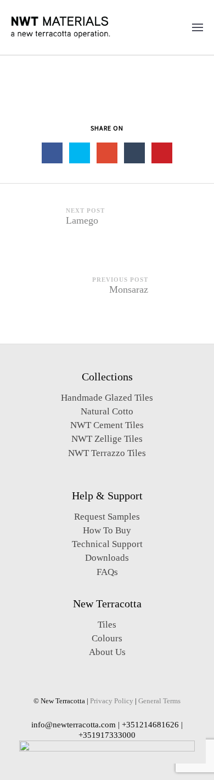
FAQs (107, 572)
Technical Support (107, 544)
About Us (107, 652)
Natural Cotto (107, 411)
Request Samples (107, 516)
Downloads (107, 558)
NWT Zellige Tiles (107, 439)
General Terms (159, 701)
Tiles (107, 624)
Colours (107, 638)
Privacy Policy (111, 701)
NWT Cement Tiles (107, 425)
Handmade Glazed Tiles (107, 397)
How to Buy (107, 530)
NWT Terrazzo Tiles (107, 453)
